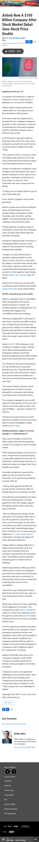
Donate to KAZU (9, 804)
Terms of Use (9, 790)
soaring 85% (7, 289)
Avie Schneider (14, 38)
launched (26, 616)
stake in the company (17, 275)
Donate (32, 3)
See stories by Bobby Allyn (24, 747)
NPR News (8, 703)
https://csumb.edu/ (11, 809)
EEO (5, 800)
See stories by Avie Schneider (14, 724)
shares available (26, 610)
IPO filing (16, 426)
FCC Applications (10, 813)
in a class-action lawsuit (22, 534)
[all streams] (36, 839)
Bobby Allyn (20, 733)
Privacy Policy (9, 795)
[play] (3, 839)
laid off (11, 344)
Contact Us (8, 781)
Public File (7, 786)
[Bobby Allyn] (7, 737)
